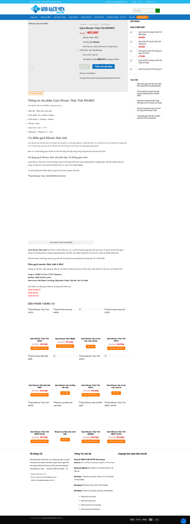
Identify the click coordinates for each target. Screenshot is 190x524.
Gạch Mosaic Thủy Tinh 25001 (116, 340)
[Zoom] (31, 67)
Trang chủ (33, 17)
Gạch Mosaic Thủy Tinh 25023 (39, 340)
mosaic (117, 78)
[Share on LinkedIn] (99, 84)
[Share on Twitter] (86, 84)
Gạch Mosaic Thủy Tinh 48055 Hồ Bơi (39, 433)
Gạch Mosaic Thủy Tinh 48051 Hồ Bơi (116, 433)
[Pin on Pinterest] (95, 84)
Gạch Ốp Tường (60, 17)
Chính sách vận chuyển (88, 496)
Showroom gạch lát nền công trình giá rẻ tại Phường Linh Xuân (149, 102)
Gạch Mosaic (105, 24)
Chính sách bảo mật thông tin (90, 509)
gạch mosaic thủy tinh (107, 78)
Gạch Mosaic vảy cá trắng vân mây (65, 386)
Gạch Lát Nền (46, 17)
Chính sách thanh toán (88, 501)
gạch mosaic (95, 78)
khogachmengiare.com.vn (45, 480)
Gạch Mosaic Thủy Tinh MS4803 (90, 433)
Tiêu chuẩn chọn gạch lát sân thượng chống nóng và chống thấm (148, 93)
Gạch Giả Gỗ (99, 17)
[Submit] (157, 11)
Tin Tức (123, 17)
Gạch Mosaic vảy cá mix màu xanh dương (90, 340)
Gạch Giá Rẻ (73, 17)
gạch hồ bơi (86, 78)
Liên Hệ (132, 17)
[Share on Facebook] (82, 84)
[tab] (36, 94)
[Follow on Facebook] (158, 2)
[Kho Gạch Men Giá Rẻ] (47, 9)
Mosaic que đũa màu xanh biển (65, 433)
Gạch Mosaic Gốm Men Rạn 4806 (39, 386)
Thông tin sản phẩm (36, 94)
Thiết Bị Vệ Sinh (113, 17)
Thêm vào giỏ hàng (103, 66)
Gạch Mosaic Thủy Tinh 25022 (90, 386)
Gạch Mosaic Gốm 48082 (65, 339)
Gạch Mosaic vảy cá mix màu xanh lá (116, 386)
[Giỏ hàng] (158, 7)
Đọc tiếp (91, 346)
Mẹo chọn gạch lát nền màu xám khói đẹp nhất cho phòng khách (149, 85)
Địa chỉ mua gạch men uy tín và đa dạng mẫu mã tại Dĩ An (149, 109)
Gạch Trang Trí (86, 17)
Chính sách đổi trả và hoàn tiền (91, 505)
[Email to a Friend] (90, 84)
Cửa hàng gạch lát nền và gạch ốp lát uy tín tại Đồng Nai (148, 117)
